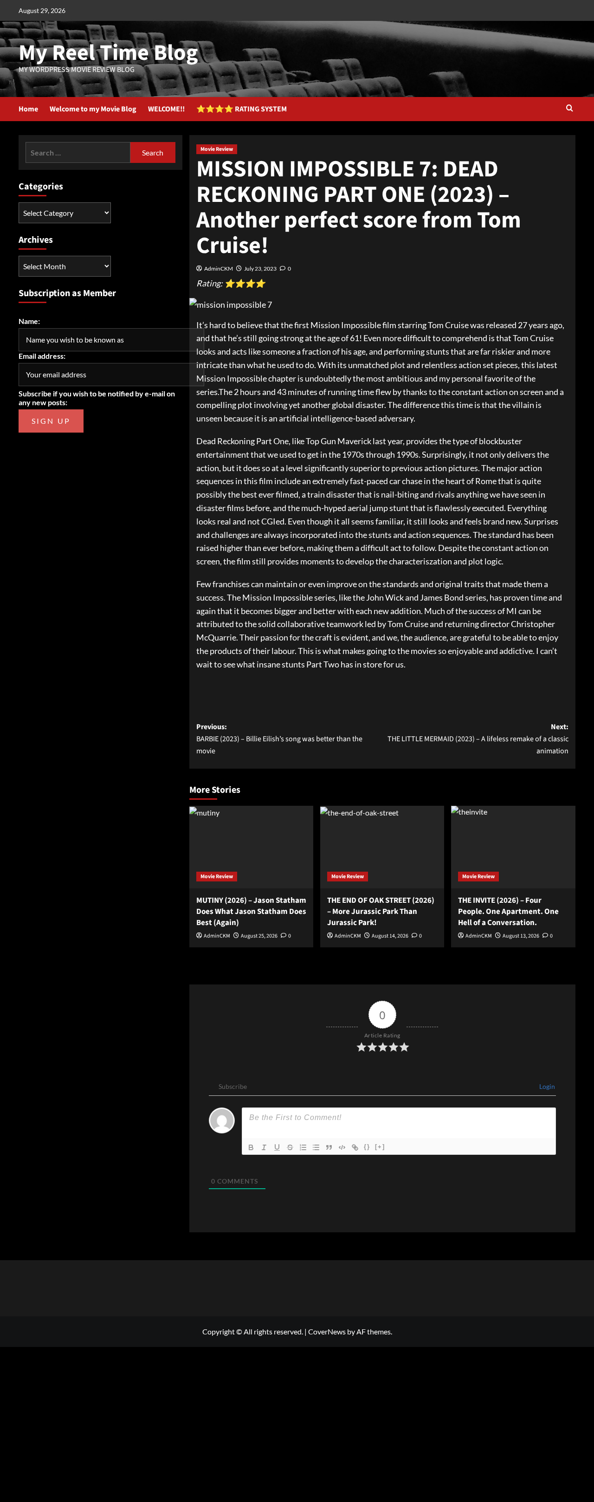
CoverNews (327, 1331)
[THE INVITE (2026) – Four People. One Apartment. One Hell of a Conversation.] (513, 847)
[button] (569, 109)
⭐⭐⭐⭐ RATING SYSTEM (241, 109)
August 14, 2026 (390, 936)
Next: (477, 739)
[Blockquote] (329, 1147)
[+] (380, 1146)
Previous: (279, 739)
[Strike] (290, 1147)
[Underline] (277, 1147)
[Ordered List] (303, 1147)
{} (367, 1146)
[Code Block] (342, 1147)
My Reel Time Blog (108, 53)
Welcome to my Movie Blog (93, 109)
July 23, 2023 (260, 268)
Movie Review (216, 149)
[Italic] (264, 1147)
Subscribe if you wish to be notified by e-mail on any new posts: (97, 398)
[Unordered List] (316, 1147)
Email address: (42, 355)
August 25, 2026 (259, 936)
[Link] (355, 1147)
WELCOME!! (166, 109)
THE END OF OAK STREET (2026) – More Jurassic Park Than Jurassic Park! (380, 911)
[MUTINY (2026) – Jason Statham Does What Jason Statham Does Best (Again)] (251, 847)
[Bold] (251, 1147)
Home (28, 109)
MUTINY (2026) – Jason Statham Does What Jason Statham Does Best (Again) (251, 911)
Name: (29, 321)
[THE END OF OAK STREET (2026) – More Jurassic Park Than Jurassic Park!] (382, 847)
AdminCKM (218, 268)
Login (546, 1086)
